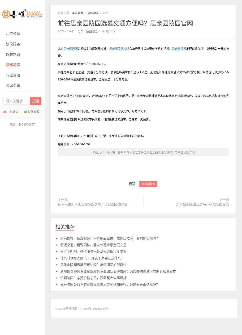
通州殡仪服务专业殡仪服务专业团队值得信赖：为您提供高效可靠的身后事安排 (118, 271)
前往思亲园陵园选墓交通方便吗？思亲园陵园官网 (125, 22)
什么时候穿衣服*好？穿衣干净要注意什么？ (92, 257)
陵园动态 (13, 64)
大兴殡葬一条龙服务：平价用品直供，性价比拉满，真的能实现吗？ (110, 238)
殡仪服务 (13, 43)
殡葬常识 (13, 54)
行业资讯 (13, 74)
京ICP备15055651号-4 (95, 308)
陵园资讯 (13, 85)
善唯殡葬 (22, 14)
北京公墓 (13, 33)
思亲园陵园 (71, 48)
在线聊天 (12, 112)
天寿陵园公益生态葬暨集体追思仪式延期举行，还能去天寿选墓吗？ (110, 284)
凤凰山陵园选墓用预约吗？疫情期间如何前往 (93, 264)
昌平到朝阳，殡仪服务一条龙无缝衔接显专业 (93, 251)
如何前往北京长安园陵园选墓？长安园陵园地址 (92, 204)
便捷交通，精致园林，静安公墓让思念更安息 (93, 244)
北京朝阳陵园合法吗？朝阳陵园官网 (202, 204)
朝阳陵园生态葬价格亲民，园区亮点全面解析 (93, 277)
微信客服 (33, 112)
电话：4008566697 (22, 124)
